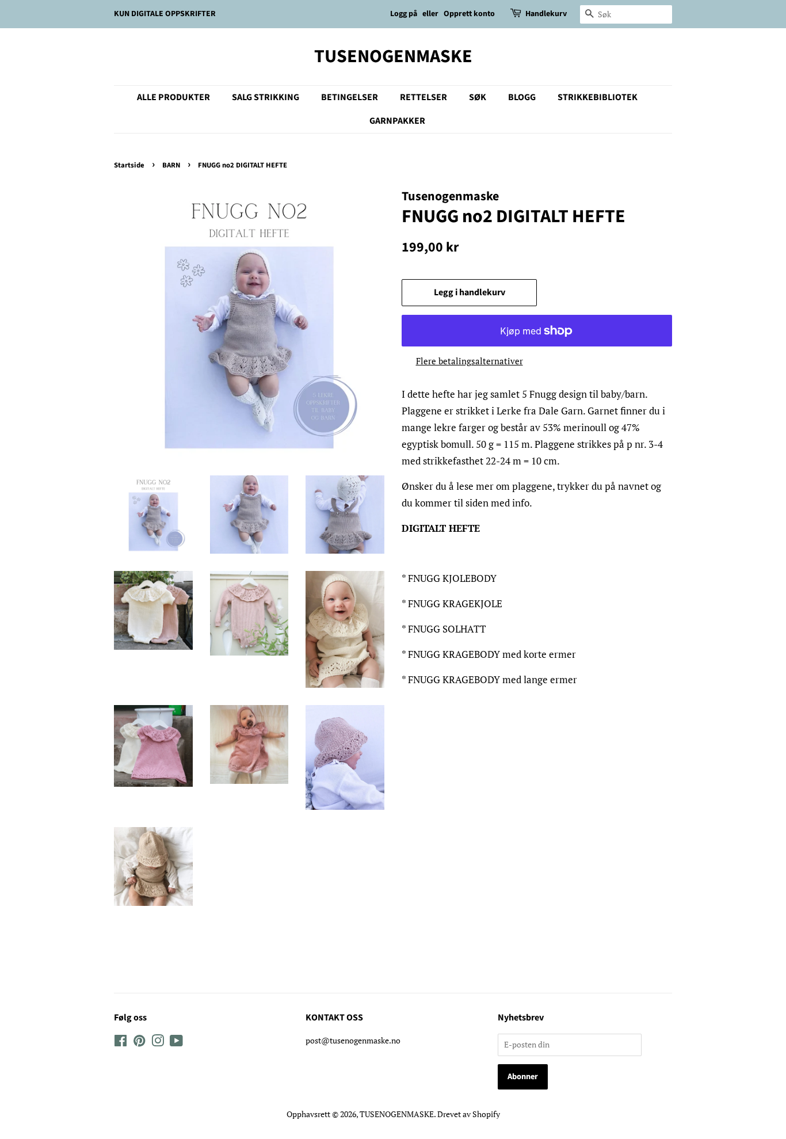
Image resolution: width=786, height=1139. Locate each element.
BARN (171, 165)
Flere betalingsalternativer (469, 361)
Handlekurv (546, 14)
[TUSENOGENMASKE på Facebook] (120, 1042)
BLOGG (522, 97)
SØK (477, 97)
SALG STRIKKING (265, 97)
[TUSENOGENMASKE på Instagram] (157, 1042)
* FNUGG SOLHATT (444, 628)
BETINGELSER (349, 97)
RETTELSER (423, 97)
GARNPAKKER (397, 121)
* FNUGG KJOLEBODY (449, 578)
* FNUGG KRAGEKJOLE (452, 603)
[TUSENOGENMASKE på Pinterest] (139, 1042)
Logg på (403, 14)
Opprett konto (469, 14)
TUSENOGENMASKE (393, 56)
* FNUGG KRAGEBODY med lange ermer (489, 679)
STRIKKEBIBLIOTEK (598, 97)
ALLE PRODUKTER (173, 97)
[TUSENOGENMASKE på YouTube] (176, 1042)
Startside (129, 165)
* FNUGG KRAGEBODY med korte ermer (489, 654)
